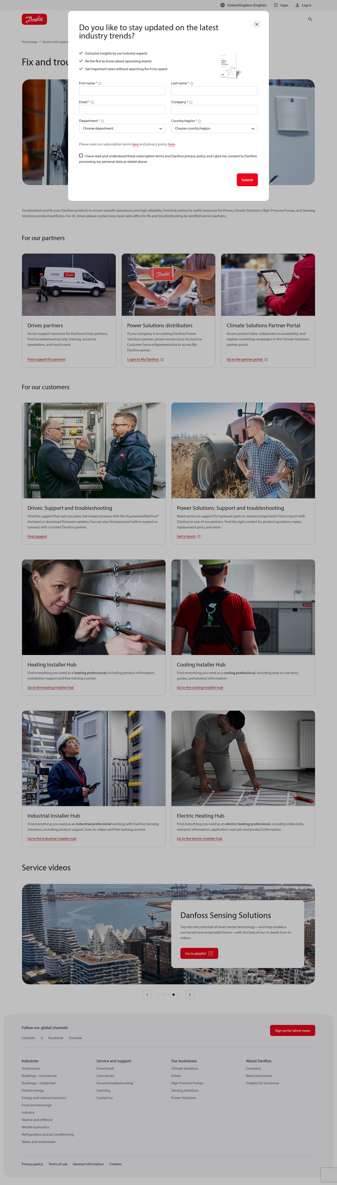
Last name (180, 83)
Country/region (184, 120)
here (135, 144)
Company (179, 102)
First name (88, 83)
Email (84, 102)
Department (89, 120)
